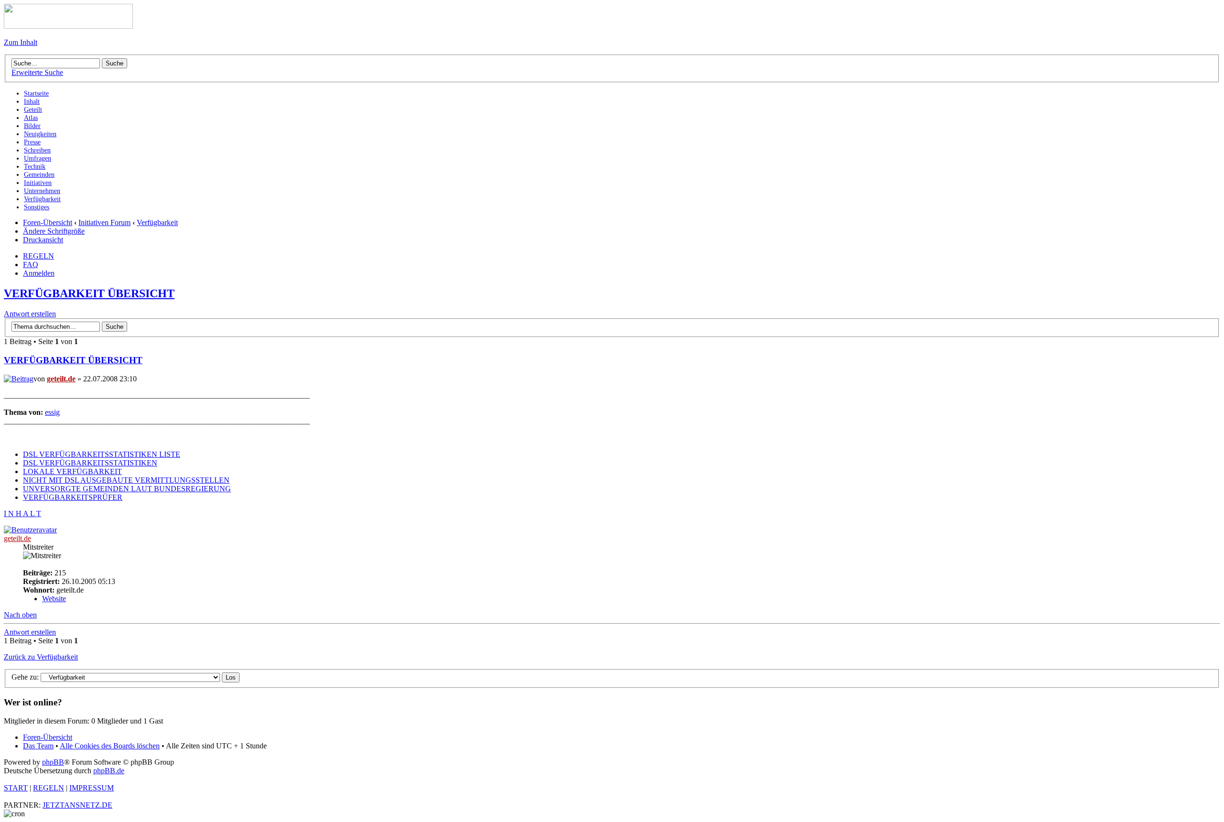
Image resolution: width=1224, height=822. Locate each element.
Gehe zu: (25, 677)
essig (52, 412)
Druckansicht (43, 240)
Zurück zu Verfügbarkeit (41, 657)
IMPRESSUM (91, 788)
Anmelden (39, 273)
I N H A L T (22, 513)
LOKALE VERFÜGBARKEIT (72, 471)
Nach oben (20, 615)
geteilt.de (61, 379)
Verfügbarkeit (157, 222)
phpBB (53, 762)
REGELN (38, 256)
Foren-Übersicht (47, 222)
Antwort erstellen (30, 314)
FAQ (30, 264)
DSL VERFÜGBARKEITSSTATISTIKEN (90, 463)
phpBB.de (108, 771)
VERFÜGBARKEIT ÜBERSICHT (89, 293)
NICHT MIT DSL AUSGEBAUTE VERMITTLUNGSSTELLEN (126, 480)
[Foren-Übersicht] (68, 26)
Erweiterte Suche (37, 72)
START (16, 788)
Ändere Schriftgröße (54, 231)
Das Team (38, 746)
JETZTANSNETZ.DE (77, 805)
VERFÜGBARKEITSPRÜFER (72, 497)
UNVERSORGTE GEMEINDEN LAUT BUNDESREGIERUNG (127, 489)
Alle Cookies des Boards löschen (110, 746)
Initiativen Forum (104, 222)
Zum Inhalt (20, 42)
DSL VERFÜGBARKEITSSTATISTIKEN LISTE (101, 454)
